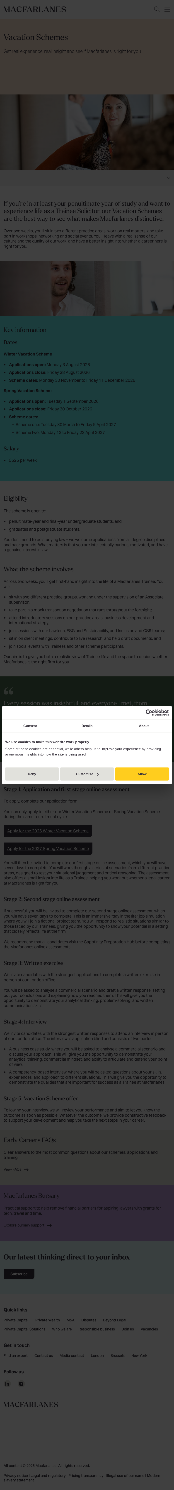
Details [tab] (87, 725)
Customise (84, 774)
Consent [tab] (30, 725)
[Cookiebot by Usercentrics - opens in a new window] (149, 712)
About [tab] (144, 725)
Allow (142, 774)
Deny (32, 774)
